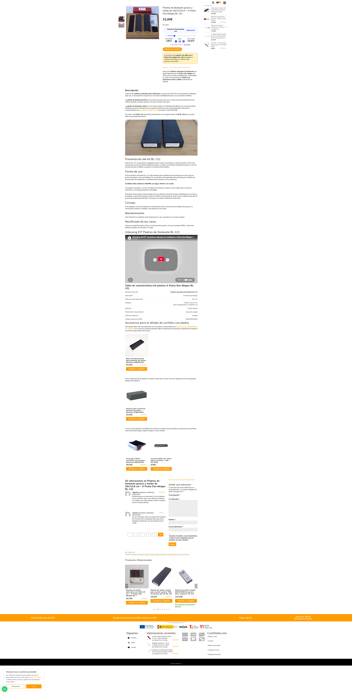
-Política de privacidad (213, 645)
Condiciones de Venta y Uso (174, 661)
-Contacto (210, 641)
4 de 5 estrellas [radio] (175, 497)
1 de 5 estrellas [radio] (169, 497)
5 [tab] (162, 609)
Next (196, 586)
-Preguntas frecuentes (214, 654)
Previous (126, 586)
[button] (4, 689)
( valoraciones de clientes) (180, 67)
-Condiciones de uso (213, 650)
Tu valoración (174, 499)
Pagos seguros (245, 618)
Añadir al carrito (172, 49)
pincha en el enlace (35, 677)
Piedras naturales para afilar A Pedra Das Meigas (149, 554)
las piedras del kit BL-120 (148, 110)
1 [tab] (154, 609)
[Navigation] (224, 3)
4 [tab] (160, 609)
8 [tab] (169, 609)
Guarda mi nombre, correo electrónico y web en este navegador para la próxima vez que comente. (183, 538)
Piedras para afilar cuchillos (178, 554)
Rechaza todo (16, 686)
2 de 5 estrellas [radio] (171, 497)
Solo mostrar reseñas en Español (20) (182, 479)
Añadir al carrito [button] (136, 369)
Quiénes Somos (162, 661)
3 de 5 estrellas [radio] (173, 497)
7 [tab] (167, 609)
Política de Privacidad (188, 661)
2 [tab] (156, 609)
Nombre (172, 519)
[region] (24, 679)
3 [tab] (158, 609)
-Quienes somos (212, 636)
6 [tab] (165, 609)
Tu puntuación (174, 495)
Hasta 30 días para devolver (43, 618)
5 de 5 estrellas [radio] (177, 497)
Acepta (34, 686)
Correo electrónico (176, 527)
